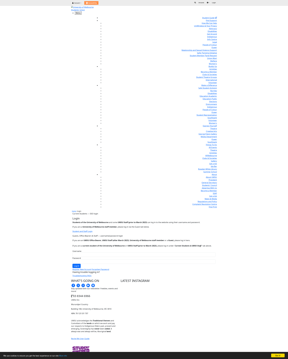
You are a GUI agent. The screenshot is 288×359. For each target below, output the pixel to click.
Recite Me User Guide (80, 338)
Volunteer (212, 82)
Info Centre (212, 39)
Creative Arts (211, 131)
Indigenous (212, 36)
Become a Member (209, 72)
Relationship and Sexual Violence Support (199, 50)
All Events (213, 147)
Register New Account (81, 269)
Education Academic (208, 96)
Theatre (213, 128)
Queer (214, 47)
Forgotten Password (100, 269)
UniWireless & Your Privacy (205, 26)
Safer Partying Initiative (207, 53)
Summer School (210, 172)
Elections (213, 101)
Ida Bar (214, 166)
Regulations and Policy (207, 201)
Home (74, 211)
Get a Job (213, 163)
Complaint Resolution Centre (204, 204)
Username (76, 251)
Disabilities (212, 31)
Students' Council (209, 185)
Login (214, 3)
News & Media (211, 199)
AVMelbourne (211, 155)
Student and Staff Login (82, 231)
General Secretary (209, 182)
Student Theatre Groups (206, 77)
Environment (211, 104)
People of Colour (210, 45)
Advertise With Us (209, 188)
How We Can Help (209, 23)
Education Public (210, 99)
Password (76, 258)
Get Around (212, 34)
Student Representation (207, 115)
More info (63, 355)
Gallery (214, 161)
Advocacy (213, 28)
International (211, 80)
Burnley (213, 90)
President (213, 180)
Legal (214, 42)
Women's (213, 63)
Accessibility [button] (92, 3)
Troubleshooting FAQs (81, 275)
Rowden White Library (207, 169)
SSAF (215, 193)
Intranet (201, 3)
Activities (213, 69)
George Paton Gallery (208, 134)
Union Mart (212, 58)
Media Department (209, 136)
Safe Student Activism (207, 88)
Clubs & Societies (209, 74)
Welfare (213, 61)
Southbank (212, 118)
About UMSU (211, 177)
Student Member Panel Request (203, 55)
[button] (208, 2)
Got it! (277, 355)
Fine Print (213, 207)
